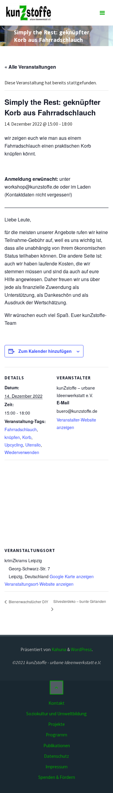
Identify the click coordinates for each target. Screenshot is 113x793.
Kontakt (56, 703)
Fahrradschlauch (21, 429)
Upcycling (14, 445)
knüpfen (12, 437)
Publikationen (56, 745)
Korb (26, 437)
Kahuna (58, 649)
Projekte (56, 724)
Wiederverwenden (22, 452)
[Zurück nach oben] (57, 687)
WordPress (81, 649)
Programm (56, 735)
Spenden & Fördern (56, 777)
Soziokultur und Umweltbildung (56, 713)
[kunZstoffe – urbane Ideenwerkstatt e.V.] (28, 13)
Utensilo (33, 445)
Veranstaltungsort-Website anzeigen (39, 584)
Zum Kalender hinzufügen (45, 351)
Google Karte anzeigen (72, 576)
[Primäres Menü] (102, 13)
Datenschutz (56, 756)
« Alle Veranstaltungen (30, 66)
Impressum (56, 766)
